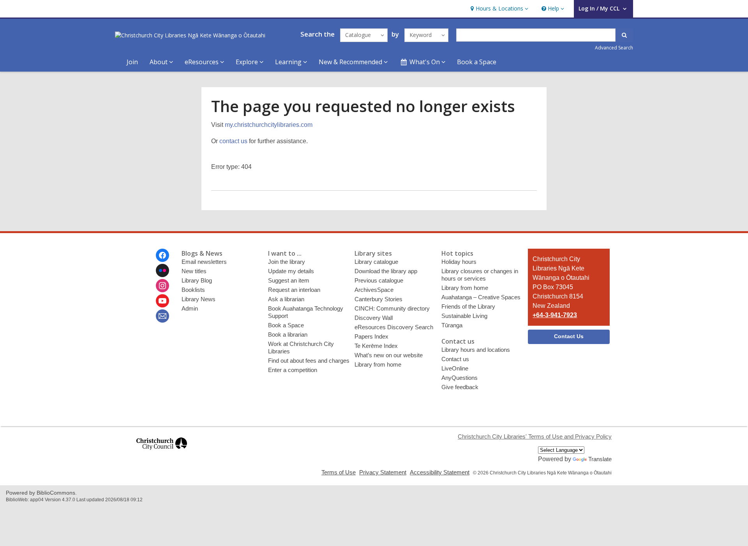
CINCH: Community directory (392, 308)
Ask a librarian (286, 299)
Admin (190, 308)
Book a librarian (287, 334)
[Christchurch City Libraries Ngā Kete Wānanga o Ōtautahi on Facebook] (162, 255)
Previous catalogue (379, 280)
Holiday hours (458, 261)
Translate (600, 459)
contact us (233, 141)
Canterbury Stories (378, 299)
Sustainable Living (464, 316)
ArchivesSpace (374, 289)
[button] (498, 9)
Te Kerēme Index (376, 345)
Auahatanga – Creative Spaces (480, 297)
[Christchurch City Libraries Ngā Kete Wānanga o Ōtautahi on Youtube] (162, 300)
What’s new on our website (389, 355)
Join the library (286, 261)
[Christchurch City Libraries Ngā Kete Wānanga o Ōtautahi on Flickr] (162, 270)
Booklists (193, 289)
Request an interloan (294, 289)
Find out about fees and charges (308, 360)
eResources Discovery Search (394, 327)
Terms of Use (338, 472)
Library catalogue (376, 261)
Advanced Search (614, 47)
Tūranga (451, 325)
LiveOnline (454, 368)
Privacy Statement (382, 472)
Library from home (378, 364)
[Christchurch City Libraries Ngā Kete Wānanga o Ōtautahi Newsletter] (162, 316)
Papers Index (371, 336)
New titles (194, 271)
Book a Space (476, 62)
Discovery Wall (374, 317)
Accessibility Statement (439, 472)
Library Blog (197, 280)
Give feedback (459, 387)
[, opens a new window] (161, 453)
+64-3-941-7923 (555, 315)
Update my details (291, 271)
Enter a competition (292, 370)
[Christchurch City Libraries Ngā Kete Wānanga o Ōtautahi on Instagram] (162, 285)
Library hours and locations (475, 349)
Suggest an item (288, 280)
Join (132, 62)
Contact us (455, 359)
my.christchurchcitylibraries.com (268, 124)
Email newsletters (204, 261)
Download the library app (386, 271)
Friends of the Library (468, 306)
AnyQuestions (459, 377)
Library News (198, 299)
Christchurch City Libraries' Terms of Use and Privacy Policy (535, 436)
